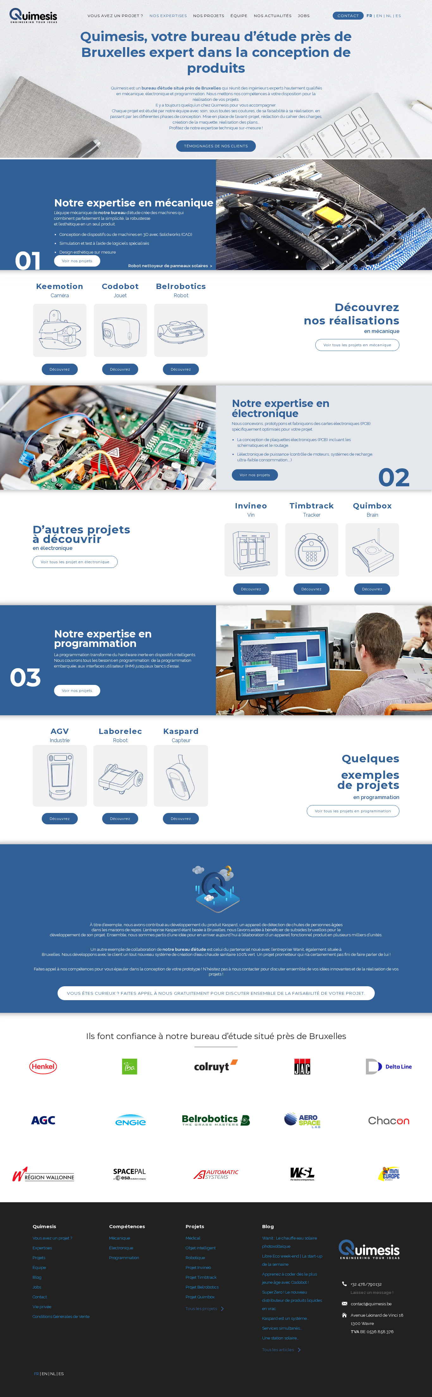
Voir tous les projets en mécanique (357, 345)
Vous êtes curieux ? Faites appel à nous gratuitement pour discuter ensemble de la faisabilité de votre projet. (216, 993)
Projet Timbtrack (201, 1277)
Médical (193, 1238)
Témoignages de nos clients (216, 146)
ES (398, 15)
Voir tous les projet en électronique (75, 562)
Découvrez (60, 369)
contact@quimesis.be (371, 1304)
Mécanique (119, 1238)
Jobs (304, 15)
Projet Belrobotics (202, 1287)
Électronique (121, 1248)
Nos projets (208, 15)
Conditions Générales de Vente (61, 1316)
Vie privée (42, 1306)
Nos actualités (273, 15)
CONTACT (348, 15)
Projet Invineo (198, 1267)
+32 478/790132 (366, 1284)
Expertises (42, 1248)
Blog (37, 1277)
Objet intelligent (201, 1248)
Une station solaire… (280, 1338)
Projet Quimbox (200, 1297)
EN (379, 15)
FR (370, 15)
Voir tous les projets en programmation (353, 811)
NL (389, 15)
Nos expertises (168, 15)
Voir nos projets (77, 261)
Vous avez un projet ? (115, 15)
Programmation (124, 1257)
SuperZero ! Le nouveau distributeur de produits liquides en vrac (292, 1300)
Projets (39, 1257)
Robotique (195, 1257)
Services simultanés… (282, 1328)
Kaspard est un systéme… (285, 1318)
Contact (40, 1297)
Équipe (239, 15)
